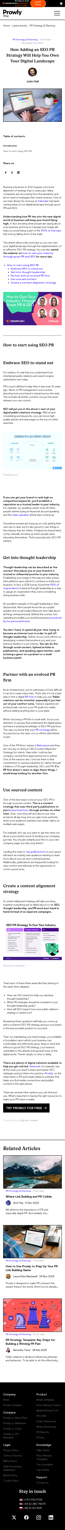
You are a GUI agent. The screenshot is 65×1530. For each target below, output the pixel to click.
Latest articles (19, 25)
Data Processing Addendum (12, 1468)
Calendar (43, 201)
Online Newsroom (46, 1421)
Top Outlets (42, 1469)
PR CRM (41, 1415)
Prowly (49, 1073)
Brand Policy (10, 1475)
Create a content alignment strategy (33, 282)
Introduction (10, 145)
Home (6, 25)
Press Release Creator (48, 1405)
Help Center (43, 1450)
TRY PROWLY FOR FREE (24, 1108)
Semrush (35, 1066)
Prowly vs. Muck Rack (15, 1417)
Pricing (40, 1437)
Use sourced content (23, 279)
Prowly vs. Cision (12, 1428)
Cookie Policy (11, 1480)
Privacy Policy (11, 1450)
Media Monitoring (46, 1426)
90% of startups (51, 230)
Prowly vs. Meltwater (14, 1423)
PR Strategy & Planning (42, 25)
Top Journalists (44, 1464)
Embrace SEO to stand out (27, 268)
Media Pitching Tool (47, 1410)
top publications (36, 851)
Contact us (42, 1482)
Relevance (43, 745)
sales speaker (20, 514)
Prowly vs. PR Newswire (10, 1435)
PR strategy (42, 729)
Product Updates (12, 1405)
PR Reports (42, 1432)
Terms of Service (12, 1455)
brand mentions (19, 810)
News (6, 1399)
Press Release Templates (44, 1457)
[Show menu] (57, 13)
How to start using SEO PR (17, 151)
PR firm (29, 696)
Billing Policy (10, 1461)
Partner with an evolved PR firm (30, 275)
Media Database (45, 1399)
